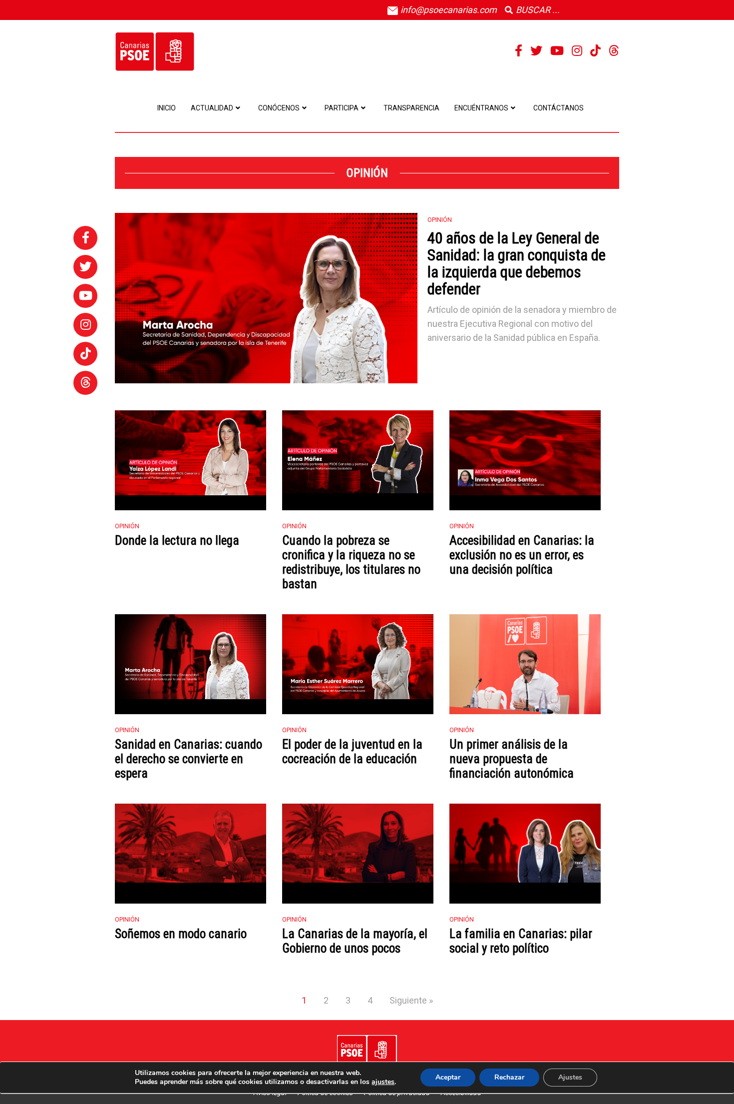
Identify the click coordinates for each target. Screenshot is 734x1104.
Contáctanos (558, 108)
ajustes (382, 1082)
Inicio (166, 108)
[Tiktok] (595, 51)
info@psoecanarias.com (447, 9)
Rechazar (509, 1077)
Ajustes (570, 1077)
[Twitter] (536, 51)
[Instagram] (577, 51)
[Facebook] (518, 51)
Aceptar (447, 1077)
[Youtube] (557, 51)
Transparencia (411, 108)
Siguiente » (411, 1000)
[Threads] (614, 51)
